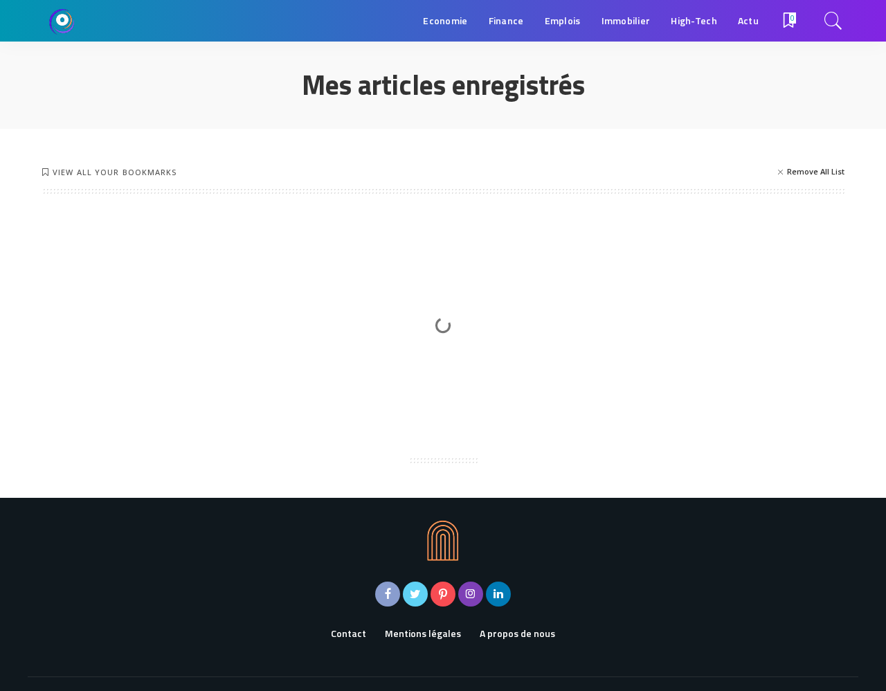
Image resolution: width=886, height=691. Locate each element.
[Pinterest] (443, 594)
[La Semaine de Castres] (62, 21)
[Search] (833, 21)
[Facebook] (387, 594)
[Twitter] (415, 594)
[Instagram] (470, 594)
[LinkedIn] (498, 594)
